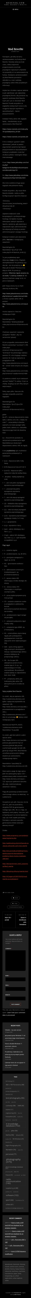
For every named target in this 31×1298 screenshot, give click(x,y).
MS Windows (18, 1139)
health (19, 1116)
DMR (21, 1106)
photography (13, 1160)
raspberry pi (12, 1188)
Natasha (9, 1142)
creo (13, 1102)
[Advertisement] (15, 27)
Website (7, 995)
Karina (10, 1135)
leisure (19, 1135)
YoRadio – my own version (13, 1030)
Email (7, 985)
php (16, 1171)
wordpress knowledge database (14, 1208)
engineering (11, 1113)
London (8, 1139)
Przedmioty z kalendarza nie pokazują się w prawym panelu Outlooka (14, 1054)
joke (14, 1131)
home (14, 1120)
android (8, 1088)
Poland (9, 1175)
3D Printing (10, 1081)
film (20, 1113)
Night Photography (13, 1145)
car (8, 1102)
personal (11, 1154)
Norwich (11, 1149)
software (12, 1195)
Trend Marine (19, 1200)
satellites (8, 1191)
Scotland (15, 1191)
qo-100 (23, 1175)
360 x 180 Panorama (15, 1085)
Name (7, 975)
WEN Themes (17, 1294)
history (8, 1120)
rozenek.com (15, 3)
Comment (8, 948)
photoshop (8, 1171)
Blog (16, 898)
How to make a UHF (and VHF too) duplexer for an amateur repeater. (14, 1225)
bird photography (15, 1098)
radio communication (13, 1181)
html (15, 903)
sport (9, 1200)
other (20, 1150)
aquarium (9, 1094)
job (7, 1131)
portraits (17, 1175)
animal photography (12, 1091)
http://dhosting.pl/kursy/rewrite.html (15, 871)
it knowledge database (15, 907)
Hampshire (11, 1116)
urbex (9, 1204)
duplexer (9, 1109)
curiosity (11, 1105)
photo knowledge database (14, 1167)
